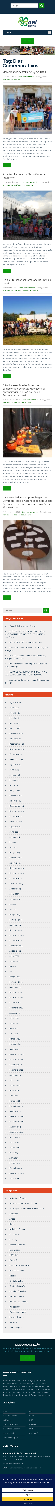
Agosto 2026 (15, 702)
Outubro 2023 (15, 878)
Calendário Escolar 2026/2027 (22, 626)
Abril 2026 (14, 723)
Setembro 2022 (16, 946)
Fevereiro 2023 (16, 920)
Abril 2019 (13, 1158)
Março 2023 (14, 915)
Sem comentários (26, 76)
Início (5, 1411)
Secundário (26, 402)
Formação (13, 1260)
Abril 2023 (13, 909)
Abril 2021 (13, 1034)
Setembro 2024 (16, 821)
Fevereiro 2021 (15, 1044)
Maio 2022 (14, 966)
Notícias (17, 185)
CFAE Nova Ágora (10, 1437)
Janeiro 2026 (15, 739)
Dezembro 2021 (16, 992)
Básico (17, 79)
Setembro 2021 (16, 1008)
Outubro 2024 (15, 816)
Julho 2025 (14, 770)
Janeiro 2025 (15, 801)
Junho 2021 (14, 1023)
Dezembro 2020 (16, 1054)
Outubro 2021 (15, 1003)
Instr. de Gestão (10, 1415)
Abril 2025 (13, 785)
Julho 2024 (14, 832)
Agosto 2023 (15, 889)
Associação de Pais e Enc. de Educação (26, 1208)
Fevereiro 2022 (16, 982)
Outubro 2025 (15, 754)
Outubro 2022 (15, 940)
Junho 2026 (14, 713)
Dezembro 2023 (16, 868)
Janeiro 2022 (15, 987)
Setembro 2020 (16, 1070)
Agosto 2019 (14, 1137)
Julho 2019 (14, 1142)
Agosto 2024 (15, 827)
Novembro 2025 (16, 749)
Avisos (12, 1219)
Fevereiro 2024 (16, 858)
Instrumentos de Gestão (19, 1265)
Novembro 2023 (16, 873)
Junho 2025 (14, 775)
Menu (8, 32)
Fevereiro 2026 (16, 734)
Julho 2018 (14, 1178)
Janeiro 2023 (15, 925)
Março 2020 (14, 1101)
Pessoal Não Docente (18, 1302)
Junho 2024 (14, 837)
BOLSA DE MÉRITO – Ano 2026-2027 (25, 642)
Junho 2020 (14, 1085)
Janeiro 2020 (15, 1111)
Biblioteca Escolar (17, 1229)
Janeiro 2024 (15, 863)
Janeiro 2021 (14, 1049)
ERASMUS (13, 1255)
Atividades (8, 79)
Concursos (14, 1234)
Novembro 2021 (16, 997)
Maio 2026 (14, 718)
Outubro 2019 (15, 1127)
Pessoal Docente (30, 290)
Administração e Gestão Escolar (23, 1203)
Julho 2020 (14, 1080)
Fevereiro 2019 (15, 1168)
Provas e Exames (16, 1317)
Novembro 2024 (16, 811)
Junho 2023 (14, 899)
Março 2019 (14, 1163)
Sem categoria (15, 1327)
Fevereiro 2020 (16, 1106)
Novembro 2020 (16, 1059)
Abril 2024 (13, 847)
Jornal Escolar (9, 1433)
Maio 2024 (14, 842)
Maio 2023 (14, 904)
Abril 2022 (13, 972)
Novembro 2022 (16, 935)
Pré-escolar (27, 185)
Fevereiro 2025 (15, 796)
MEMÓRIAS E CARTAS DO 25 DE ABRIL (25, 72)
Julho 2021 (14, 1018)
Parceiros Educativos (18, 1291)
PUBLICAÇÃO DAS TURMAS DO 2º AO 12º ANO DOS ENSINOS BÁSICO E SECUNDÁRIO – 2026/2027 (25, 634)
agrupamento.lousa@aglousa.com (26, 1468)
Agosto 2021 (14, 1013)
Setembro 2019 (16, 1132)
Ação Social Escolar (18, 1198)
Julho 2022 (14, 956)
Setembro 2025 (16, 759)
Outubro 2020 (15, 1065)
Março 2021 (14, 1039)
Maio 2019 (13, 1153)
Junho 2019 (14, 1147)
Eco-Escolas (14, 1250)
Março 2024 (14, 853)
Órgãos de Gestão (17, 1286)
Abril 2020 (14, 1096)
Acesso (28, 41)
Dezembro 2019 (16, 1116)
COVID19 (13, 1240)
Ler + (7, 165)
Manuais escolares (17, 1271)
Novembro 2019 (16, 1122)
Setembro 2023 (16, 884)
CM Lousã (33, 1433)
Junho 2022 (14, 961)
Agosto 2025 (15, 765)
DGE (31, 1420)
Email (27, 1358)
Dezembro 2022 (16, 930)
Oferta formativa (16, 1281)
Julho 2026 (14, 708)
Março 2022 (14, 977)
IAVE (31, 1429)
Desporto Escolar (17, 1245)
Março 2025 (14, 790)
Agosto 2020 (15, 1075)
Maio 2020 (14, 1091)
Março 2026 (14, 728)
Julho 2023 (14, 894)
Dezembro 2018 (16, 1173)
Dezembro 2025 (16, 744)
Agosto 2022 (15, 951)
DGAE (31, 1415)
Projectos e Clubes (17, 1312)
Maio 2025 (13, 780)
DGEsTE (32, 1424)
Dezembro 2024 (16, 806)
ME (30, 1411)
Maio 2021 (13, 1028)
